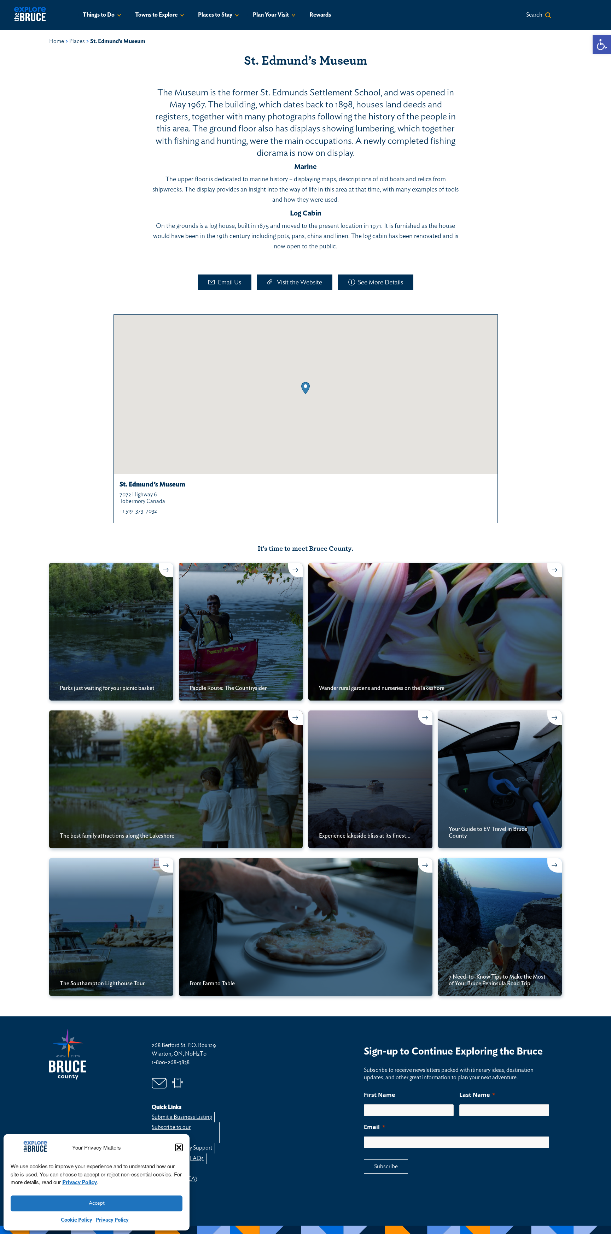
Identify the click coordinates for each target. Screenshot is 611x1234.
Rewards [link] (320, 15)
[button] (178, 1147)
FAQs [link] (197, 1158)
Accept (97, 1203)
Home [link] (56, 41)
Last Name (474, 1095)
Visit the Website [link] (299, 282)
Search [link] (534, 15)
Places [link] (77, 41)
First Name (379, 1095)
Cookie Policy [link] (76, 1220)
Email (372, 1127)
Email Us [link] (229, 282)
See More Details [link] (380, 282)
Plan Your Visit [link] (271, 15)
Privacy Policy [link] (79, 1182)
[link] (602, 44)
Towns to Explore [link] (156, 15)
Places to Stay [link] (215, 15)
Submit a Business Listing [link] (182, 1117)
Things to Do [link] (99, 15)
